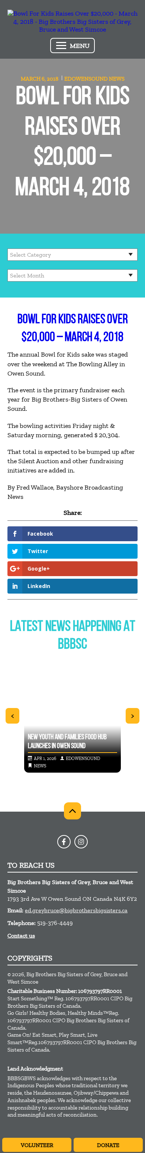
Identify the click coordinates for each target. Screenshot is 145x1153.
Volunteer (37, 1145)
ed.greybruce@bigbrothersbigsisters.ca (76, 910)
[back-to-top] (72, 810)
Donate (108, 1145)
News (117, 78)
